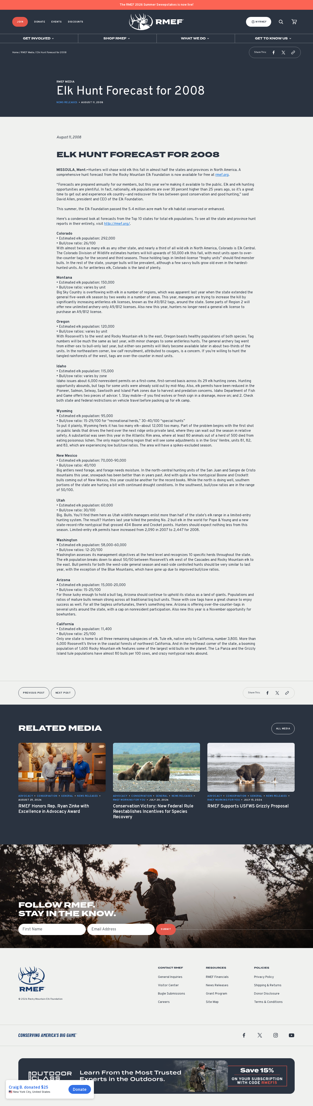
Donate (39, 22)
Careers (164, 1002)
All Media (283, 728)
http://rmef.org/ (117, 224)
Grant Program (216, 994)
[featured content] (156, 1076)
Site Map (212, 1002)
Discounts (75, 22)
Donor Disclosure (266, 994)
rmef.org (222, 175)
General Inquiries (170, 977)
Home (15, 52)
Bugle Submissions (171, 994)
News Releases (67, 102)
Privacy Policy (264, 977)
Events (56, 22)
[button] (274, 52)
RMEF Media (27, 52)
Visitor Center (168, 985)
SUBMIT (166, 929)
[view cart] (294, 22)
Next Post (63, 693)
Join (20, 22)
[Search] (281, 22)
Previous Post (34, 693)
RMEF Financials (217, 977)
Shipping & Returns (267, 985)
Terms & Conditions (268, 1002)
